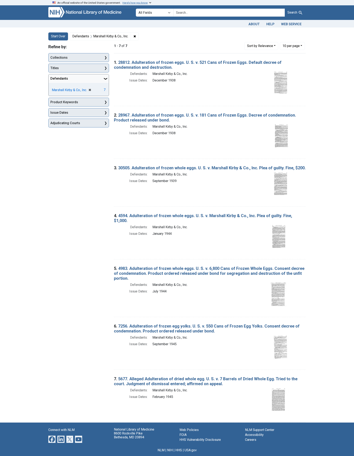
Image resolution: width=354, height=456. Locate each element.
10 (291, 46)
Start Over (58, 36)
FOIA (183, 435)
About (254, 24)
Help (270, 24)
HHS (178, 450)
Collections (59, 58)
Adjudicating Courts (65, 123)
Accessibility (254, 435)
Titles (54, 68)
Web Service (291, 24)
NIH (170, 450)
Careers (250, 440)
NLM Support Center (259, 430)
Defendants (59, 78)
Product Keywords (64, 102)
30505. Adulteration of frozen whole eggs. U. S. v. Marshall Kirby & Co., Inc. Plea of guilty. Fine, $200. (212, 167)
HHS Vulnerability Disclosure (200, 440)
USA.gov (191, 450)
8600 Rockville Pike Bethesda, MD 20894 (129, 435)
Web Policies (189, 430)
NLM (161, 450)
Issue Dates (59, 113)
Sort (260, 46)
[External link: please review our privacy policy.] (52, 439)
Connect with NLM (61, 430)
